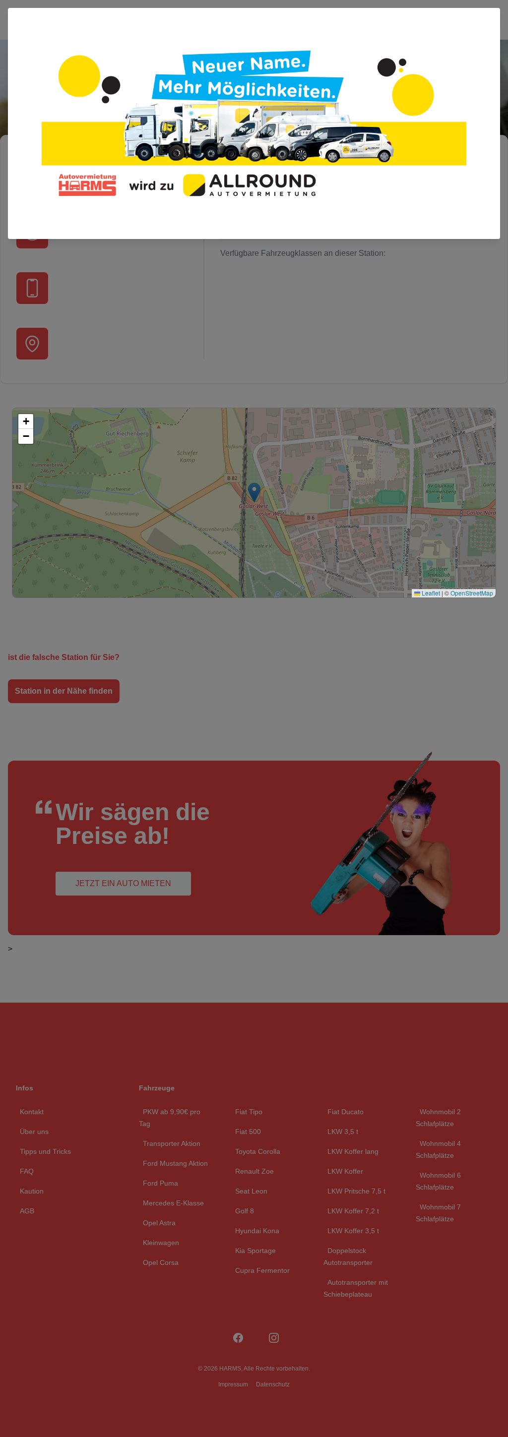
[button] (25, 421)
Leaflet (430, 593)
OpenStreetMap (471, 593)
